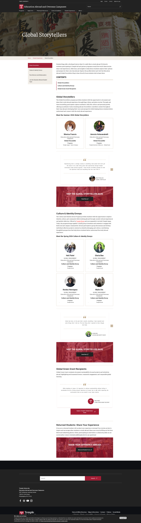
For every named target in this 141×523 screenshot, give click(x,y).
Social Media (116, 512)
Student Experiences (70, 10)
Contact (110, 1)
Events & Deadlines (56, 10)
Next (111, 169)
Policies (109, 512)
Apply (102, 1)
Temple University (23, 1)
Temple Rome (80, 221)
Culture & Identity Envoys (35, 70)
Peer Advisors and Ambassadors (37, 75)
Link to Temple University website (28, 514)
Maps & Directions (93, 512)
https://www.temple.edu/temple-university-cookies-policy (54, 521)
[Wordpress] (24, 501)
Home (29, 58)
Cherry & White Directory (79, 512)
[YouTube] (27, 501)
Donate (105, 1)
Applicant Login (117, 1)
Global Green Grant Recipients (67, 89)
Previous (57, 169)
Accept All (123, 518)
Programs (21, 10)
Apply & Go (30, 10)
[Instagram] (31, 501)
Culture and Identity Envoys (66, 86)
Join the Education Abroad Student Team (38, 80)
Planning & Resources (42, 10)
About (80, 10)
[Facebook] (20, 501)
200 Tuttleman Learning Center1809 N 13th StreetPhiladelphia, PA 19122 (27, 494)
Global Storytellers (34, 65)
